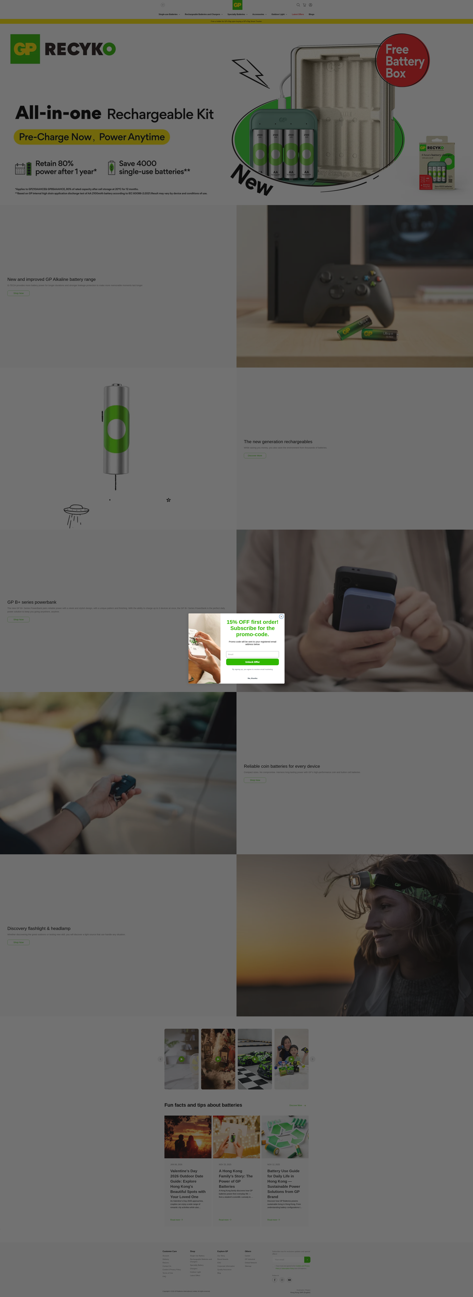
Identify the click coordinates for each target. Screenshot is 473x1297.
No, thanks (252, 678)
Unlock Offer (252, 662)
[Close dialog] (281, 616)
